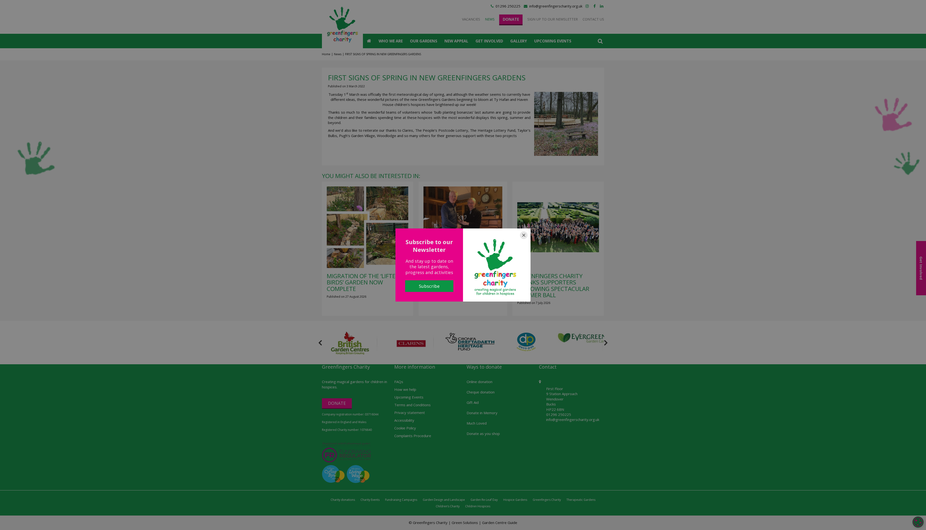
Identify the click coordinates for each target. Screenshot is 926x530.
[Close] (524, 235)
